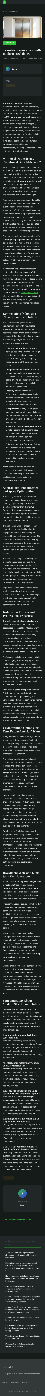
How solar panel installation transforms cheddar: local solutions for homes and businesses (22, 1278)
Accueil (5, 11)
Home (4, 1382)
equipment (14, 11)
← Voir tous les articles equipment (18, 1219)
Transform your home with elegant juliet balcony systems (22, 1337)
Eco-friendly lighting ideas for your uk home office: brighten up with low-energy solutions (21, 1328)
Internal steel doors (29, 292)
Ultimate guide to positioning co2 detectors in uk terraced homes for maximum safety (19, 1289)
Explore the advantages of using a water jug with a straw (22, 1318)
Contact (25, 1382)
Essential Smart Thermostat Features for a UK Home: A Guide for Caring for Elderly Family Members (22, 1299)
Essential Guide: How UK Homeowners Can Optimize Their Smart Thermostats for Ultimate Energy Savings (22, 1309)
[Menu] (40, 2)
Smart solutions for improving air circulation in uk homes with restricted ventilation (21, 1255)
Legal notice (14, 1382)
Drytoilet (7, 1366)
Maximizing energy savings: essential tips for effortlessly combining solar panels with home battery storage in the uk (22, 1267)
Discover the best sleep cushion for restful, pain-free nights (20, 1345)
